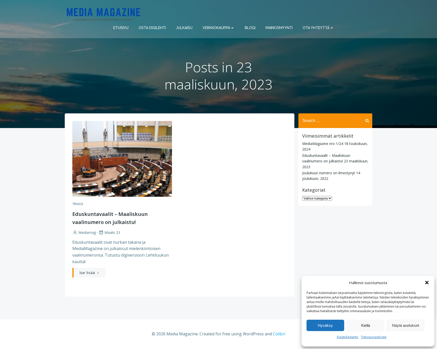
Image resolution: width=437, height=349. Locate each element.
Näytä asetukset (405, 325)
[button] (426, 282)
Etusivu (120, 28)
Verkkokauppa (216, 28)
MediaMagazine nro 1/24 (322, 143)
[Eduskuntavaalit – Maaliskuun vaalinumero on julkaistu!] (122, 158)
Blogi (250, 28)
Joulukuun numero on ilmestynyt (328, 172)
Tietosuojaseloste (373, 337)
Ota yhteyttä (316, 28)
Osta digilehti (152, 28)
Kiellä (365, 325)
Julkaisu (184, 28)
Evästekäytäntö (347, 337)
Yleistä (77, 203)
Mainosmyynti (279, 28)
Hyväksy (325, 325)
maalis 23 (112, 232)
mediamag (87, 232)
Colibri (279, 334)
